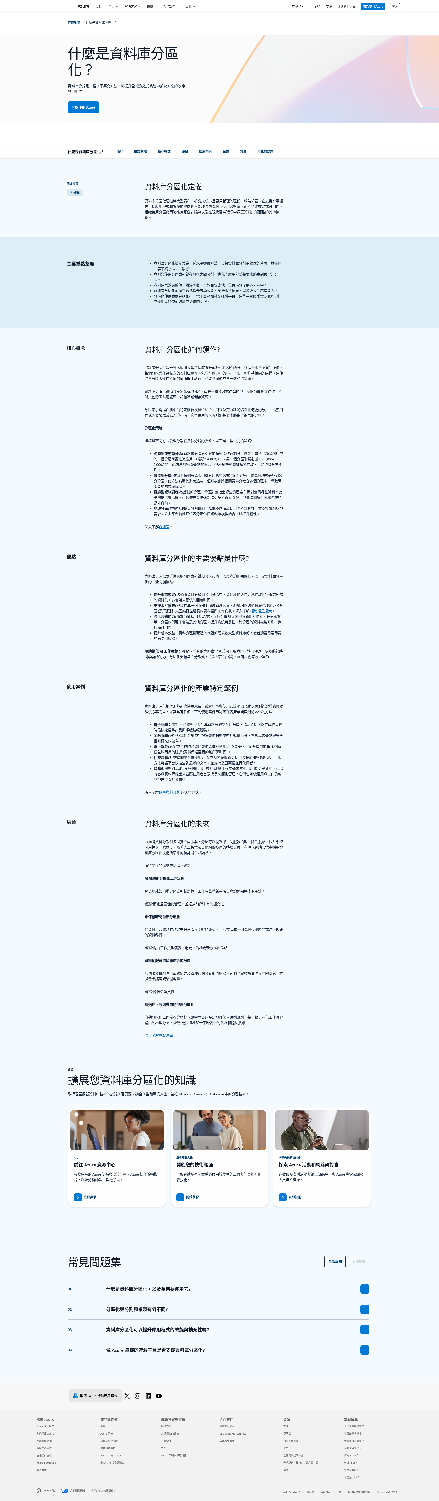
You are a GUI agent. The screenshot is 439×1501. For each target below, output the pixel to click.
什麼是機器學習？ (354, 1441)
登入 (395, 6)
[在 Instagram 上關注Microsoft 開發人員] (138, 1396)
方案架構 (166, 1441)
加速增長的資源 (170, 1433)
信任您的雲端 (44, 1455)
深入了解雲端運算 (159, 1035)
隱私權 (310, 1492)
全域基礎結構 (44, 1441)
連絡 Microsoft (291, 1492)
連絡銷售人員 (347, 6)
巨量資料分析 (169, 792)
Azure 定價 (106, 1433)
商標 (339, 1492)
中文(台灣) (49, 1490)
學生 (285, 1448)
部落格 (287, 1433)
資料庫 (164, 526)
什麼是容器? (351, 1470)
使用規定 (325, 1492)
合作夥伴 (169, 6)
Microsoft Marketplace (233, 1433)
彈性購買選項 (107, 1448)
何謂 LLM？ (350, 1462)
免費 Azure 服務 (109, 1441)
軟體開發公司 (227, 1426)
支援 (329, 6)
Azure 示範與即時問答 (173, 1455)
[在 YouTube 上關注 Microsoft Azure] (159, 1396)
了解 (317, 6)
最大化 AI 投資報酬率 (112, 1462)
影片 (285, 1470)
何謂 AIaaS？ (351, 1455)
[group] (117, 1158)
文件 (285, 1426)
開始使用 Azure (373, 6)
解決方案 (131, 6)
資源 (188, 6)
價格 (150, 6)
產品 (112, 6)
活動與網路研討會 (293, 1455)
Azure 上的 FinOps (111, 1455)
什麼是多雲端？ (353, 1433)
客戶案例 (42, 1470)
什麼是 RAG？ (352, 1477)
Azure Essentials (46, 1462)
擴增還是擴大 (261, 610)
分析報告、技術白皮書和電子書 (301, 1462)
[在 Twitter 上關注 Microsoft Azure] (127, 1396)
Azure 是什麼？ (45, 1426)
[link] (120, 153)
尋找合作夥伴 (227, 1441)
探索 (98, 6)
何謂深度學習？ (353, 1448)
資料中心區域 (44, 1448)
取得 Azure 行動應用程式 (99, 1395)
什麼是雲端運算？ (354, 1426)
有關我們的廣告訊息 (359, 1492)
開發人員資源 (290, 1441)
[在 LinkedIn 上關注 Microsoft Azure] (149, 1396)
